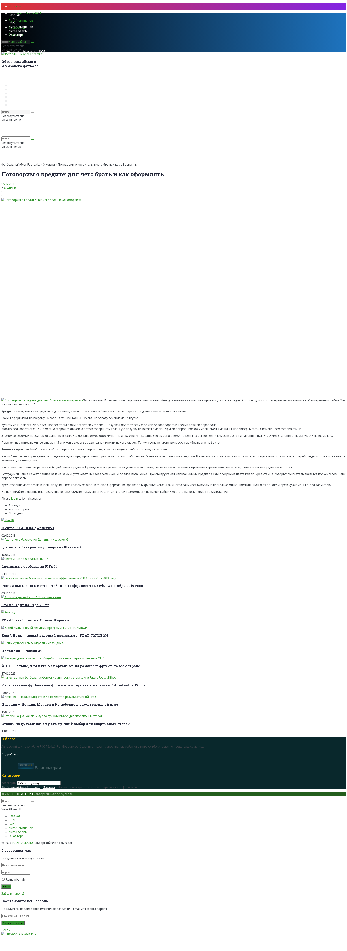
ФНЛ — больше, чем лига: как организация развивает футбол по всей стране (70, 666)
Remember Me (16, 879)
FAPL (12, 23)
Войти (5, 930)
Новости (15, 6)
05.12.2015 (8, 184)
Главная (14, 15)
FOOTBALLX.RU (22, 794)
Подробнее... (10, 754)
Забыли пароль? (12, 894)
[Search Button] (32, 42)
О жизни (49, 164)
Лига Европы (18, 31)
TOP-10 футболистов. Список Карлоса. (35, 620)
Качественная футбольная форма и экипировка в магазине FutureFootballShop (73, 685)
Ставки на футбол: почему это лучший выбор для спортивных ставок (65, 723)
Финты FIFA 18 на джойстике (27, 528)
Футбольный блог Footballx (20, 164)
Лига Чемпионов (21, 20)
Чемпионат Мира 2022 (25, 13)
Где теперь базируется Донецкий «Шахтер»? (41, 547)
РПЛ (12, 19)
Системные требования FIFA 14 (29, 566)
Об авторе (16, 35)
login (14, 499)
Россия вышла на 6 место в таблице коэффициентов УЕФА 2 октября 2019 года (72, 585)
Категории (9, 783)
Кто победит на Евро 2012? (25, 605)
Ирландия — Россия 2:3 (21, 650)
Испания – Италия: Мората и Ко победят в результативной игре (59, 704)
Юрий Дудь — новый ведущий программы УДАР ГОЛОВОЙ (54, 635)
